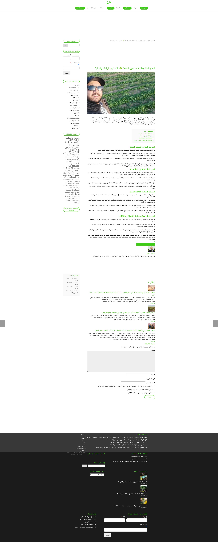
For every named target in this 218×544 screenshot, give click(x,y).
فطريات (77, 198)
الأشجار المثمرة (76, 88)
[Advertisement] (167, 23)
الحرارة (68, 175)
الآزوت (76, 157)
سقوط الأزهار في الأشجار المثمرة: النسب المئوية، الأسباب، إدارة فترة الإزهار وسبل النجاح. (125, 330)
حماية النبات (76, 196)
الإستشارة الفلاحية (73, 164)
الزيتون (76, 183)
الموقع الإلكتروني (150, 383)
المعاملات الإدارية (75, 121)
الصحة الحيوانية (76, 108)
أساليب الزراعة (72, 139)
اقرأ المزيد (152, 304)
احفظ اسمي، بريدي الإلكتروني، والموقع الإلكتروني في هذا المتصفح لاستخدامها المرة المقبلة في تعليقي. (125, 386)
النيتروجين (68, 190)
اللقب (69, 55)
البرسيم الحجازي (148, 244)
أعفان (76, 147)
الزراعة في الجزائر (72, 181)
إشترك (67, 73)
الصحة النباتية (76, 110)
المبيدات (76, 190)
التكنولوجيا (77, 100)
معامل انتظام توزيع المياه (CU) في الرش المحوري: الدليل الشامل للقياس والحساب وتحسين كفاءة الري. (122, 293)
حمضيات (68, 196)
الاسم (153, 375)
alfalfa (153, 244)
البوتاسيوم (77, 169)
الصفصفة (141, 244)
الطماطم (69, 183)
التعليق (152, 350)
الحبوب (76, 175)
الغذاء (78, 115)
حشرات (68, 194)
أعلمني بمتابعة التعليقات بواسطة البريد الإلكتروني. (140, 390)
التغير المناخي (67, 173)
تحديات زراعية (76, 123)
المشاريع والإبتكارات (74, 118)
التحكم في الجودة (75, 93)
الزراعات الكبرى (71, 177)
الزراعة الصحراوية (75, 105)
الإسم (78, 55)
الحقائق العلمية (76, 103)
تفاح (74, 194)
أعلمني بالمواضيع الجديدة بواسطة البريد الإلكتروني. (139, 393)
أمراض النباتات (73, 151)
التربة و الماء (76, 95)
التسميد (78, 98)
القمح (73, 188)
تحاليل (77, 192)
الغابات (78, 113)
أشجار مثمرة (72, 143)
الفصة (137, 244)
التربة (68, 168)
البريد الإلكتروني (150, 379)
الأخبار (78, 85)
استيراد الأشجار (72, 154)
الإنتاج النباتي (76, 90)
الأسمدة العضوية (71, 159)
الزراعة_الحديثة (75, 179)
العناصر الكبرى (76, 186)
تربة (72, 192)
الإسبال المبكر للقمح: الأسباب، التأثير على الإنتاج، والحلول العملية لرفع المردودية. (128, 312)
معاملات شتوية (75, 200)
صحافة (78, 126)
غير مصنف (77, 128)
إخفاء (145, 131)
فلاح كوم (70, 198)
